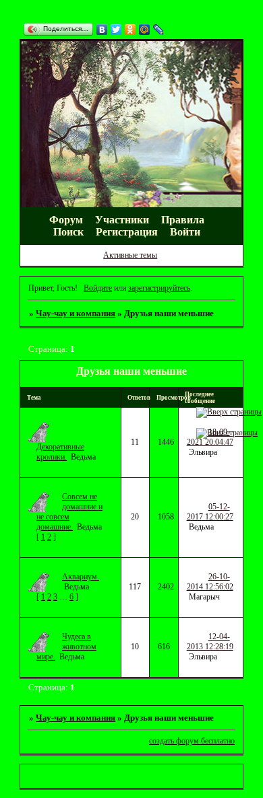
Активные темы (130, 255)
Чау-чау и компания (75, 313)
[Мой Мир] (145, 29)
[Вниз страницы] (227, 432)
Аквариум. (80, 576)
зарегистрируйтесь (159, 288)
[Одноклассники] (130, 29)
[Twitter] (116, 29)
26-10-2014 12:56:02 (210, 581)
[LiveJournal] (159, 29)
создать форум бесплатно (192, 741)
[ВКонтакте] (102, 29)
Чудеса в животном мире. (66, 646)
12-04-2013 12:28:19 (210, 641)
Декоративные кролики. (60, 452)
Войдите (98, 288)
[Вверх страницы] (229, 411)
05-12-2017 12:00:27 (210, 511)
